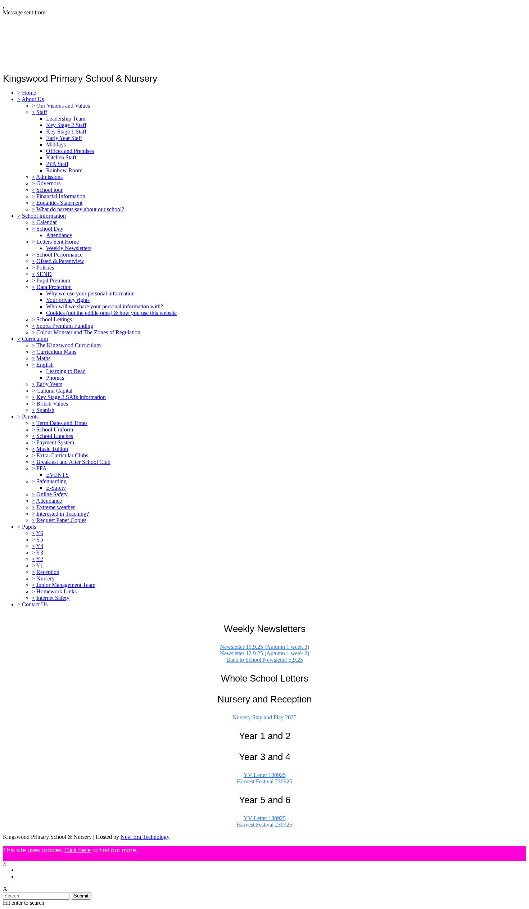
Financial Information (60, 196)
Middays (56, 144)
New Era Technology (145, 837)
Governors (48, 183)
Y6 (39, 533)
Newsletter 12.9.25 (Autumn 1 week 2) (264, 653)
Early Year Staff (64, 138)
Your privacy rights (68, 300)
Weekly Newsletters (68, 248)
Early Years (49, 384)
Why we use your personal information (90, 293)
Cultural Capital (54, 391)
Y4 (39, 546)
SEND (44, 274)
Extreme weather (55, 507)
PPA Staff (57, 164)
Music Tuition (52, 449)
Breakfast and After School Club (73, 462)
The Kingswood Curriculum (68, 345)
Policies (45, 267)
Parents (30, 416)
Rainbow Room (64, 170)
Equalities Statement (59, 203)
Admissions (49, 177)
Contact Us (35, 604)
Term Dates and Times (61, 423)
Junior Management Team (65, 585)
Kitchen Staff (61, 157)
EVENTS (57, 475)
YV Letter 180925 (265, 775)
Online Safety (52, 494)
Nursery (45, 578)
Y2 (39, 559)
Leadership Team (65, 119)
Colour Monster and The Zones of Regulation (88, 332)
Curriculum (35, 339)
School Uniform (54, 429)
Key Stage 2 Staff (66, 125)
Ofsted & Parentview (60, 261)
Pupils (29, 527)
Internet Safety (52, 598)
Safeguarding (51, 481)
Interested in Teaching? (62, 514)
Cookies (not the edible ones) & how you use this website (111, 313)
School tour (49, 190)
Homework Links (56, 591)
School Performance (59, 255)
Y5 (39, 540)
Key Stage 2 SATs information (71, 397)
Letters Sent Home (57, 242)
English (45, 365)
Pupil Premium (53, 280)
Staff (41, 112)
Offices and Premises (70, 151)
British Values (52, 404)
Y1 (39, 565)
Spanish (45, 410)
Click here (77, 850)
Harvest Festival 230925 (264, 781)
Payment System (55, 442)
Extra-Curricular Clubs (62, 455)
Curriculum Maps (56, 352)
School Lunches (54, 436)
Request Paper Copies (61, 520)
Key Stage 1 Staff (66, 131)
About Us (33, 99)
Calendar (46, 222)
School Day (49, 229)
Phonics (55, 378)
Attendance (59, 235)
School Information (44, 216)
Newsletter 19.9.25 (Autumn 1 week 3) (264, 647)
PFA (41, 468)
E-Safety (56, 488)
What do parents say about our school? (80, 209)
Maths (43, 358)
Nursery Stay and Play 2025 (264, 717)
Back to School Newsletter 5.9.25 (264, 660)
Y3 (39, 553)
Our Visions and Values (63, 106)
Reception (47, 572)
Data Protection (54, 287)
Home (29, 93)
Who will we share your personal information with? (104, 306)
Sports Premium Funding (64, 326)
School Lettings (54, 319)
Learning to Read (66, 371)
